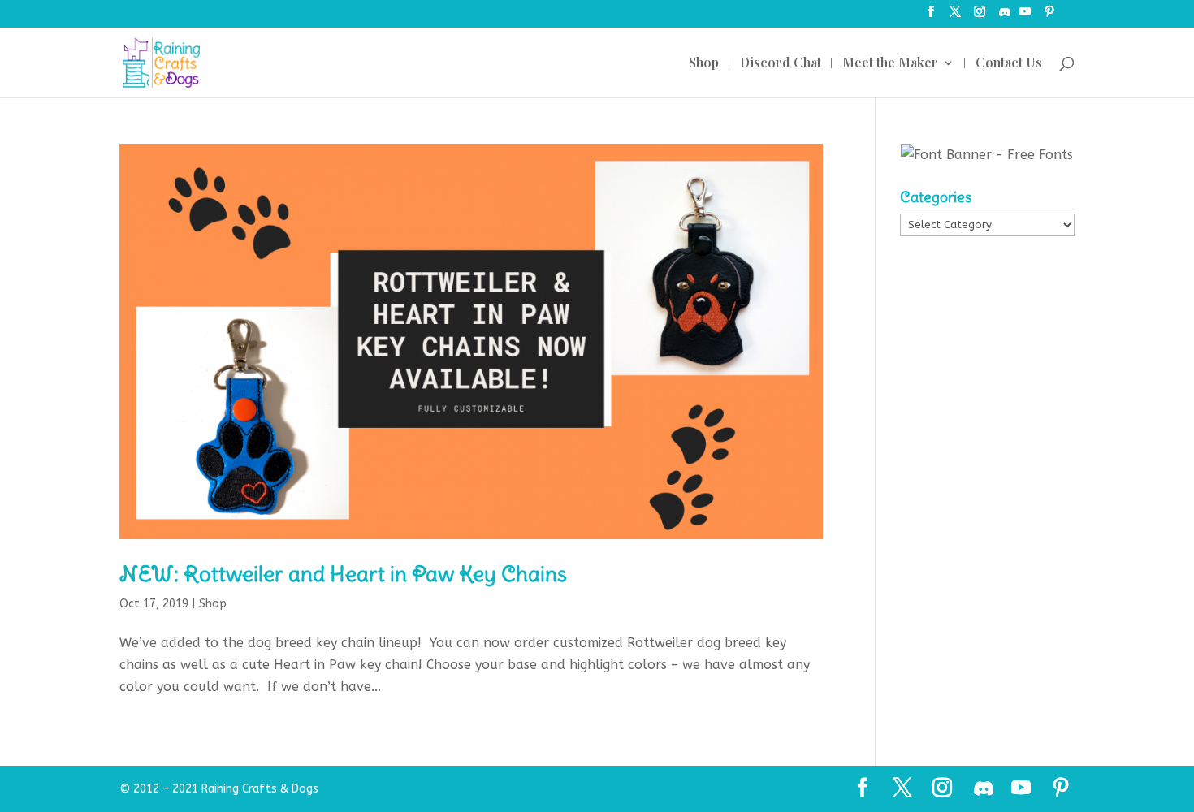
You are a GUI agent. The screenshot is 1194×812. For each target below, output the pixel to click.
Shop (704, 64)
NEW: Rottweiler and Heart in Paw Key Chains (343, 573)
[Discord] (1004, 16)
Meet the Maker (890, 64)
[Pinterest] (1049, 17)
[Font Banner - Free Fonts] (987, 154)
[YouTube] (1025, 17)
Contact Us (1009, 64)
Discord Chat (780, 64)
